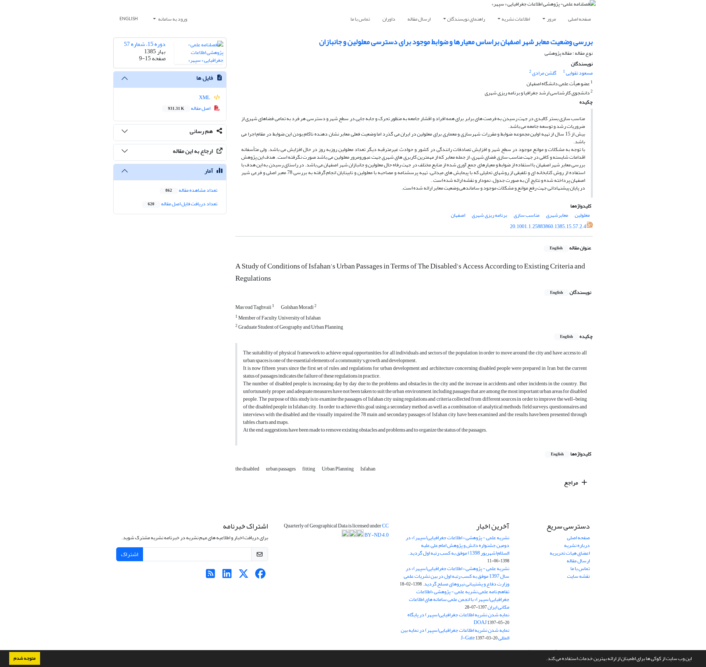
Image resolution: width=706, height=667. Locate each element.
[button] (544, 659)
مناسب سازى (526, 215)
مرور (551, 19)
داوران (388, 19)
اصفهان (458, 215)
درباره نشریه (577, 545)
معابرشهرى (557, 215)
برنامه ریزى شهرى (489, 215)
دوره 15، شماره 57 (144, 44)
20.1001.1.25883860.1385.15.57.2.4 (548, 226)
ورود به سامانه (172, 19)
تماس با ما (360, 19)
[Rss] (210, 576)
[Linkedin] (227, 576)
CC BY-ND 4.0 (376, 530)
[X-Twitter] (244, 576)
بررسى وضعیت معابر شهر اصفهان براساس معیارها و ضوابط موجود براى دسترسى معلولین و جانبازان (456, 42)
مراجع (571, 482)
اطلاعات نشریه (516, 19)
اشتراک (129, 554)
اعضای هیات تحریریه (570, 553)
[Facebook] (260, 576)
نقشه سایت (578, 576)
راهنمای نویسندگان (466, 19)
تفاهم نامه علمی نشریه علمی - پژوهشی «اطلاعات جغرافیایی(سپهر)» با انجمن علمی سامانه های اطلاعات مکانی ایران (459, 599)
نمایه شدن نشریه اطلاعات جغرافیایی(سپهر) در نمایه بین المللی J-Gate (455, 634)
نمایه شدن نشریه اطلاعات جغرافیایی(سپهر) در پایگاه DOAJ (458, 618)
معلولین (582, 215)
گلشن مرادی (544, 73)
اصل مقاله (189, 108)
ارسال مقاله (419, 19)
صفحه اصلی (579, 19)
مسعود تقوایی (579, 73)
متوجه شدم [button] (25, 658)
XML (205, 97)
